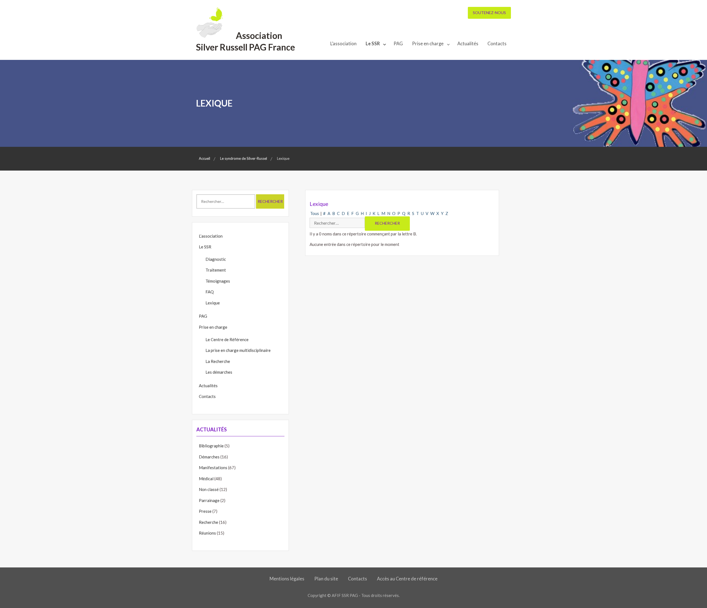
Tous (314, 213)
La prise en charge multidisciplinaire (238, 350)
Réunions (207, 532)
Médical (206, 478)
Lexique (212, 302)
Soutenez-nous (489, 12)
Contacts (496, 43)
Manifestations (213, 467)
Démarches (209, 456)
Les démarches (218, 372)
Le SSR (373, 43)
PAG (398, 43)
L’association (343, 43)
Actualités (467, 43)
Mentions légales (287, 579)
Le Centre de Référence (227, 339)
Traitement (215, 269)
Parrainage (209, 500)
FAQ (209, 291)
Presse (205, 511)
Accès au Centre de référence (407, 579)
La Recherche (217, 361)
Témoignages (217, 280)
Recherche (208, 522)
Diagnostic (215, 259)
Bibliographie (211, 445)
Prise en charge (428, 43)
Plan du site (326, 579)
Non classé (209, 489)
